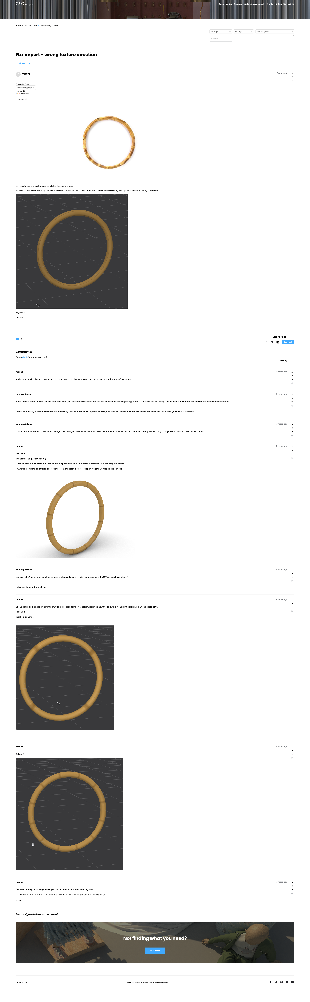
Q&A (56, 25)
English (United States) (279, 4)
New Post (155, 950)
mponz (26, 73)
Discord (238, 4)
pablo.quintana (24, 394)
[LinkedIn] (277, 343)
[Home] (25, 4)
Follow (26, 63)
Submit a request (254, 4)
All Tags (214, 31)
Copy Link (288, 342)
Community (225, 4)
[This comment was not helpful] (292, 379)
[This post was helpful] (293, 74)
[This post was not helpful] (293, 81)
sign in (25, 357)
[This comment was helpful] (292, 372)
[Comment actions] (292, 383)
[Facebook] (266, 343)
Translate (24, 93)
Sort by (283, 360)
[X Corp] (272, 343)
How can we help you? (26, 25)
